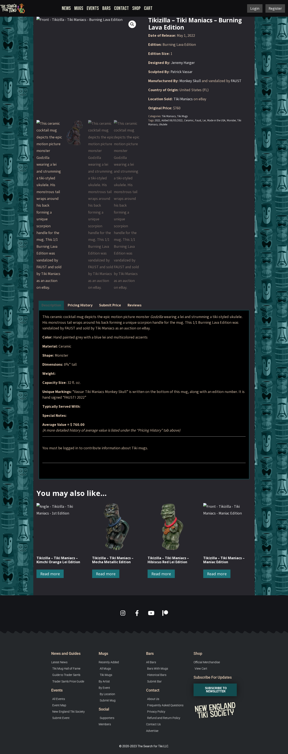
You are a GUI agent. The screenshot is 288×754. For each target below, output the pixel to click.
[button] (132, 24)
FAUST (236, 80)
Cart (148, 8)
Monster (231, 120)
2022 (157, 120)
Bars (106, 8)
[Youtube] (151, 613)
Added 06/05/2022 (172, 120)
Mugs (78, 8)
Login (254, 8)
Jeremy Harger (183, 62)
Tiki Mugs (182, 116)
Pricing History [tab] (80, 305)
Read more (50, 573)
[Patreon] (165, 613)
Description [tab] (51, 305)
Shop (136, 8)
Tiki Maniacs (183, 98)
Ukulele (163, 124)
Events (93, 8)
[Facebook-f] (137, 613)
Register (275, 8)
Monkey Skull (190, 80)
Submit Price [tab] (110, 305)
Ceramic (189, 120)
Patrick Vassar (181, 71)
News (66, 8)
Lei (204, 120)
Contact (121, 8)
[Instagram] (123, 613)
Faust (198, 120)
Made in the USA (216, 120)
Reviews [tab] (134, 305)
